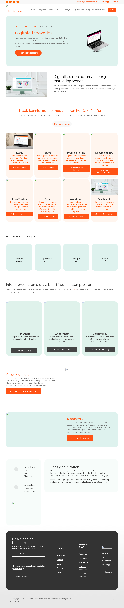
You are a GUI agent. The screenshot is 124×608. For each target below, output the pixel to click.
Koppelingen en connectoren (86, 2)
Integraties (61, 555)
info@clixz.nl (29, 488)
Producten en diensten (31, 26)
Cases (59, 572)
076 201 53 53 (29, 491)
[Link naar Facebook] (10, 2)
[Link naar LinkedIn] (17, 2)
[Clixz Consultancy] (14, 10)
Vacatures (104, 2)
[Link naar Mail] (14, 2)
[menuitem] (87, 1)
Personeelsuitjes (85, 558)
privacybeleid (17, 569)
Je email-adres (18, 554)
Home (17, 26)
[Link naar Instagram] (7, 2)
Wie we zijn (83, 562)
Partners (115, 2)
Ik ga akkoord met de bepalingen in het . (28, 567)
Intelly (74, 289)
